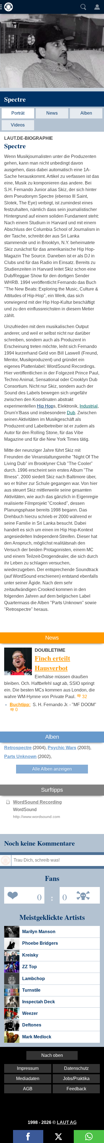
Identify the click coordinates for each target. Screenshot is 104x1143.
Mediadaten (27, 1078)
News (52, 113)
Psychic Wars (62, 747)
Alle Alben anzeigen (52, 769)
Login (97, 7)
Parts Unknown (20, 756)
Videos (18, 125)
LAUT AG (67, 1122)
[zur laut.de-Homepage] (7, 7)
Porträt (17, 113)
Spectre (15, 99)
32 (84, 696)
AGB (27, 1088)
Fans (23, 895)
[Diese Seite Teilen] (28, 1136)
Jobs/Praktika (76, 1078)
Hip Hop (45, 406)
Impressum (28, 1068)
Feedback (76, 1088)
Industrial (89, 406)
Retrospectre (18, 747)
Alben (86, 113)
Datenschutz (76, 1068)
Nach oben (52, 1055)
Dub (71, 412)
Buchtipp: (20, 704)
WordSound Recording (37, 802)
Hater (63, 895)
